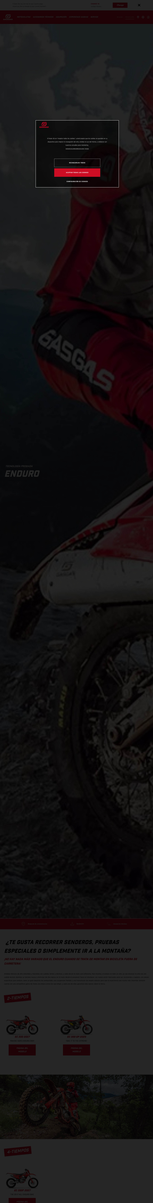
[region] (77, 153)
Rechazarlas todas (77, 163)
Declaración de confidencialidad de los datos (75, 148)
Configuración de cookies (77, 182)
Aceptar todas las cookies (77, 173)
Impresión (87, 148)
